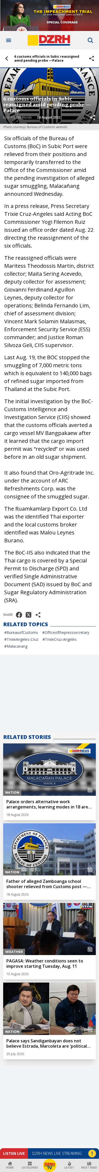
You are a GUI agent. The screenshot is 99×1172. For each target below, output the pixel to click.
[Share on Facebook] (19, 615)
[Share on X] (28, 615)
